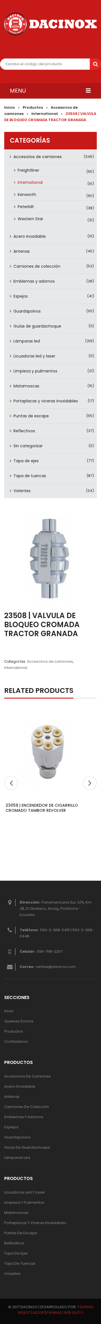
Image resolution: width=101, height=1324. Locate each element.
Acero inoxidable (29, 236)
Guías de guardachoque (37, 326)
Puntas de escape (31, 416)
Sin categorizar (28, 446)
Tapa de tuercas (29, 476)
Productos (33, 107)
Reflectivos (24, 431)
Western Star (30, 219)
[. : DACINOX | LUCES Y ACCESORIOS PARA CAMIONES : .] (50, 24)
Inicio (9, 107)
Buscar (95, 64)
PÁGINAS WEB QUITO (65, 1312)
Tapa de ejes (26, 461)
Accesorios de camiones (37, 157)
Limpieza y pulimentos (35, 371)
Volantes (22, 491)
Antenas (21, 251)
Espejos (20, 296)
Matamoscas (26, 386)
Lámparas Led (17, 1157)
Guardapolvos (27, 311)
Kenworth (27, 194)
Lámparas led (26, 341)
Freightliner (28, 170)
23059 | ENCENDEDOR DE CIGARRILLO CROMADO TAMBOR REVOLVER (42, 808)
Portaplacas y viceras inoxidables (45, 401)
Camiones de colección (36, 266)
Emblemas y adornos (34, 281)
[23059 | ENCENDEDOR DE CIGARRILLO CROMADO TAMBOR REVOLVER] (48, 753)
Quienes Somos (18, 1021)
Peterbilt (26, 207)
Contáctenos (16, 1041)
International (44, 113)
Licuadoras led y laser (34, 356)
